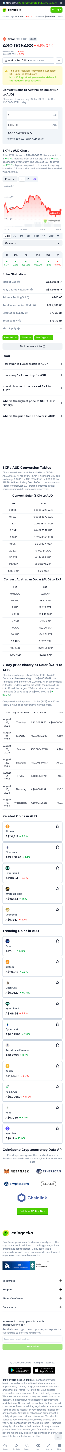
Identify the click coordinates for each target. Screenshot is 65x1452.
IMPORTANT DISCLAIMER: (17, 1380)
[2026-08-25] (58, 236)
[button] (32, 346)
